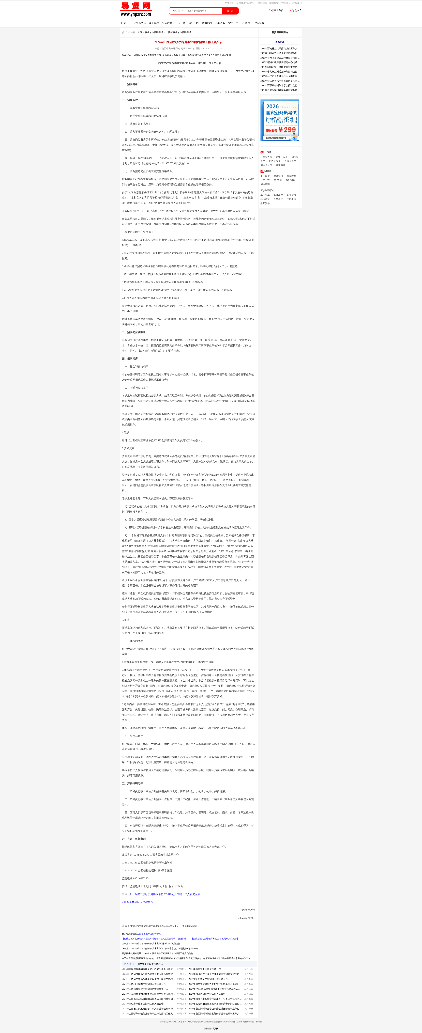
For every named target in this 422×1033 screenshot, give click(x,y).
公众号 (298, 10)
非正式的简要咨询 (214, 1021)
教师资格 (265, 203)
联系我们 (297, 3)
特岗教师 (167, 23)
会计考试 (278, 195)
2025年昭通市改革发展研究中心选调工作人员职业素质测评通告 (292, 62)
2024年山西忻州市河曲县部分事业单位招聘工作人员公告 (217, 1013)
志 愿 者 (278, 180)
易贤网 (215, 1028)
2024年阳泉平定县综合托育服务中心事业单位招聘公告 (216, 999)
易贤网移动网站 (280, 32)
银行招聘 (194, 23)
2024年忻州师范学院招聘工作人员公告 (208, 979)
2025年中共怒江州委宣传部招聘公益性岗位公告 (284, 71)
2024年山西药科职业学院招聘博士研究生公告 (145, 989)
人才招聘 (182, 1021)
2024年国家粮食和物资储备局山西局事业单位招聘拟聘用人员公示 (155, 994)
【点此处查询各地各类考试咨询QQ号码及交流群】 (215, 938)
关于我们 (164, 1021)
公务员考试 (140, 23)
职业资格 (291, 195)
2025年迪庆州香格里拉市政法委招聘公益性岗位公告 (287, 81)
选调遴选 (220, 23)
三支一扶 (180, 23)
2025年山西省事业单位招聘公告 (205, 969)
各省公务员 (290, 161)
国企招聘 (265, 184)
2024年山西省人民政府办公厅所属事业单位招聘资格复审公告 (153, 1008)
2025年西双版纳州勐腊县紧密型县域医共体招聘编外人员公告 (291, 90)
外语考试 (265, 199)
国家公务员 (266, 165)
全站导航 (260, 23)
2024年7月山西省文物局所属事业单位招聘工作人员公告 (217, 989)
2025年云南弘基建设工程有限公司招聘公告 (282, 58)
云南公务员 (266, 157)
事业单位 (278, 10)
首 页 (123, 23)
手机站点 (285, 3)
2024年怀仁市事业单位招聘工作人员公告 (143, 1003)
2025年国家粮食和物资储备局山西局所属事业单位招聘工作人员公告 (156, 969)
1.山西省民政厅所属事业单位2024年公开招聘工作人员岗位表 (165, 894)
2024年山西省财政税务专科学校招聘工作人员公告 (214, 984)
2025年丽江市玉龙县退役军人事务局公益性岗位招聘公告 (289, 76)
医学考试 (278, 199)
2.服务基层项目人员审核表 (137, 902)
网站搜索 (274, 3)
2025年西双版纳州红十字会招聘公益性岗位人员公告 (287, 85)
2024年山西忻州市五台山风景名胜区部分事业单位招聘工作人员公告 (223, 1008)
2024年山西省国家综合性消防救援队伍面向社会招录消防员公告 (154, 999)
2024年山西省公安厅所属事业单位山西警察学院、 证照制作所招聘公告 (164, 948)
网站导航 (262, 3)
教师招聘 (207, 23)
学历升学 (233, 23)
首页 (139, 32)
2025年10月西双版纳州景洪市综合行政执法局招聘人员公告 (290, 53)
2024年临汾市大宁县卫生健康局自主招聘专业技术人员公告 (219, 974)
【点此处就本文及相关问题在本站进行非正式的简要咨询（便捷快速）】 (156, 938)
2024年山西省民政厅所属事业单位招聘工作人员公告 (168, 953)
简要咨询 (229, 3)
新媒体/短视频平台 (246, 3)
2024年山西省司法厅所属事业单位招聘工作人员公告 (155, 943)
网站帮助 (201, 1021)
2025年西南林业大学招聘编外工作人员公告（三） (285, 48)
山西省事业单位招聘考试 (178, 32)
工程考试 (291, 199)
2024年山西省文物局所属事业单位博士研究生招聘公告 (149, 979)
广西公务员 (275, 161)
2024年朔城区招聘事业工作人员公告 (207, 994)
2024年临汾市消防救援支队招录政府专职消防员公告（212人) (220, 1003)
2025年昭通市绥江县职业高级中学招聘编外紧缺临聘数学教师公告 (293, 67)
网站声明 (192, 1021)
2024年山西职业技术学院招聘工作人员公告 (144, 984)
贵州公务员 (281, 157)
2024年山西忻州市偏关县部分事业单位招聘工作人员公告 (151, 1013)
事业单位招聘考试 (154, 32)
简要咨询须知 (229, 1021)
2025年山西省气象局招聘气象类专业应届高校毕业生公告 (151, 974)
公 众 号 (245, 23)
